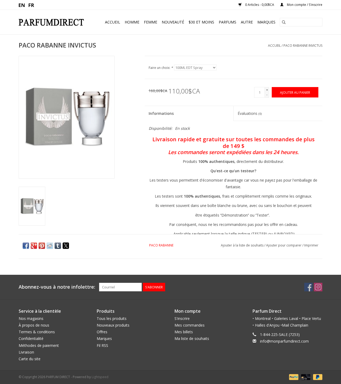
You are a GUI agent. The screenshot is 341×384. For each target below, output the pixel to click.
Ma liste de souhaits (191, 338)
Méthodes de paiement (39, 345)
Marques (266, 22)
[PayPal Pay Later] (316, 376)
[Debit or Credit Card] (305, 376)
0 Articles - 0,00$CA (259, 4)
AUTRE (247, 22)
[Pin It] (42, 245)
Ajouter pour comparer (284, 245)
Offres (102, 331)
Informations (161, 113)
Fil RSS (102, 345)
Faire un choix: (161, 67)
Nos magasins (31, 318)
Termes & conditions (37, 331)
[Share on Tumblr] (58, 245)
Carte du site (29, 358)
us (22, 5)
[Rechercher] (284, 22)
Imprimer (311, 245)
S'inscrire (182, 318)
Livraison (26, 352)
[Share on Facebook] (26, 245)
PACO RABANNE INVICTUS (302, 45)
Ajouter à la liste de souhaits (242, 245)
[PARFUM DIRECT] (53, 22)
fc (31, 5)
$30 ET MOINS (201, 22)
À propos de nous (34, 325)
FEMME (150, 22)
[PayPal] (293, 376)
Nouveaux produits (113, 325)
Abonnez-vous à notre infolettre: (57, 287)
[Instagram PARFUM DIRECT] (318, 287)
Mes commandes (189, 325)
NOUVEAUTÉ (173, 22)
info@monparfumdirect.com (284, 341)
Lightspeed (100, 377)
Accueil (112, 22)
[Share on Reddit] (50, 245)
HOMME (132, 22)
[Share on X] (66, 245)
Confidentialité (31, 338)
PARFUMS (227, 22)
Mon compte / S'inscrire (304, 4)
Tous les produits (112, 318)
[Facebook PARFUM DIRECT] (308, 287)
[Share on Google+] (34, 245)
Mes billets (183, 331)
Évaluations (250, 113)
